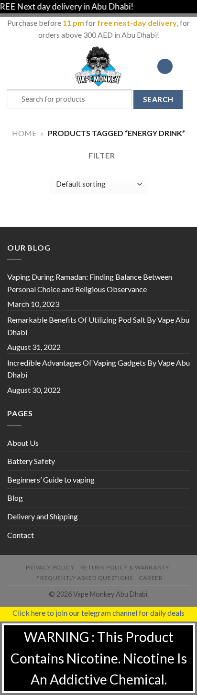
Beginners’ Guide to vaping (51, 479)
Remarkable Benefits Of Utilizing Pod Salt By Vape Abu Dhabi (98, 326)
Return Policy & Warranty (124, 567)
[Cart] (185, 66)
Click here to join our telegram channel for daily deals (98, 612)
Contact (20, 534)
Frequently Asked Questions (84, 577)
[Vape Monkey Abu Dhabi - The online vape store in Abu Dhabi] (98, 66)
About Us (23, 442)
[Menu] (13, 66)
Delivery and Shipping (42, 516)
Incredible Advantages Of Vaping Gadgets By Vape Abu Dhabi (98, 368)
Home (24, 132)
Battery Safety (31, 460)
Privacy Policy (50, 567)
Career (151, 577)
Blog (15, 497)
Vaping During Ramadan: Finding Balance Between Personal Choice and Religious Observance (89, 283)
